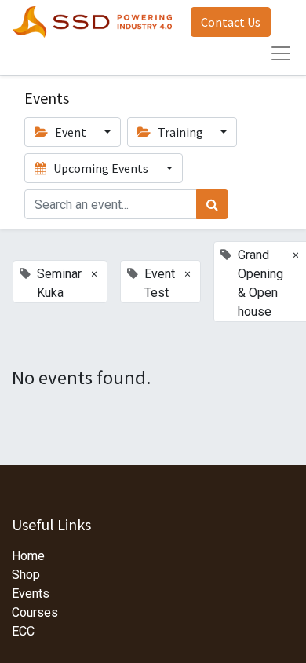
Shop (26, 574)
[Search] (212, 204)
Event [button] (71, 132)
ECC (23, 631)
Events (30, 593)
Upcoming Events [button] (101, 168)
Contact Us (230, 22)
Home (28, 555)
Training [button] (180, 132)
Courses (35, 612)
